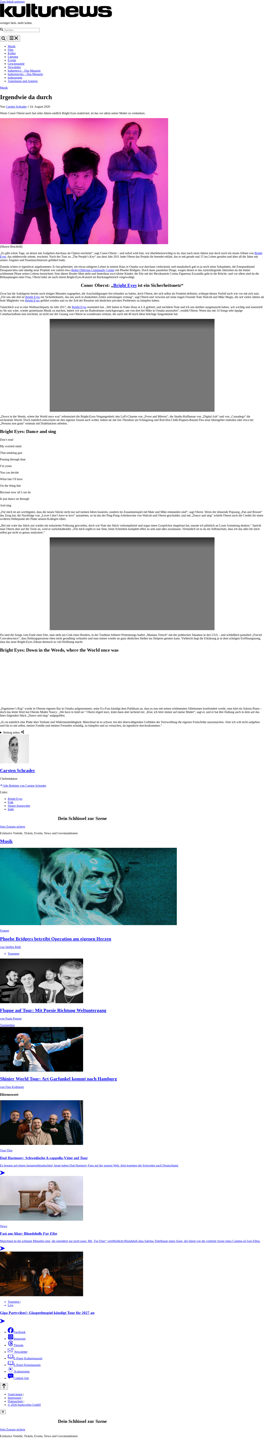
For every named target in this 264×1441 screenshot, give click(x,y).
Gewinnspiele (16, 63)
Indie (11, 809)
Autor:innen (15, 1394)
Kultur (12, 53)
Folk (10, 802)
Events (12, 60)
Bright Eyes (125, 285)
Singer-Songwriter (19, 805)
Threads (18, 1345)
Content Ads (21, 1378)
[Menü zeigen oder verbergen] (14, 38)
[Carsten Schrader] (132, 749)
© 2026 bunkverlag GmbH (24, 1404)
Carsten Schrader (16, 106)
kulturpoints (15, 77)
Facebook (20, 1332)
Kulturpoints (22, 1371)
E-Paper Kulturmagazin (28, 1358)
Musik (11, 46)
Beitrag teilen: (12, 732)
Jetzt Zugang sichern (12, 826)
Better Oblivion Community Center (92, 270)
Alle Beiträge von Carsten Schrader (24, 785)
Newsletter (14, 67)
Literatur (13, 56)
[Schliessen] (3, 1412)
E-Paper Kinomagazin (27, 1365)
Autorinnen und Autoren (23, 81)
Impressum (14, 1397)
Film (10, 49)
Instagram (20, 1338)
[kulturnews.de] (56, 16)
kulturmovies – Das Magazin (25, 74)
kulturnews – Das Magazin (24, 70)
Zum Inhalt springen (12, 1)
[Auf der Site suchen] (3, 39)
